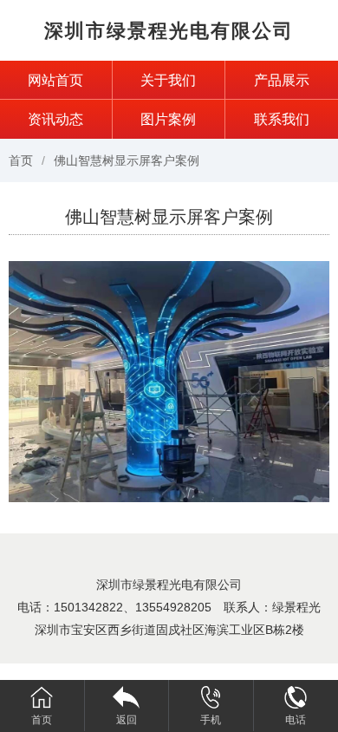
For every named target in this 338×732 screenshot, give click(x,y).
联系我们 (281, 119)
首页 (21, 160)
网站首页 (55, 80)
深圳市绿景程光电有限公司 (169, 31)
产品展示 (281, 80)
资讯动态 (55, 119)
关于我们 (168, 80)
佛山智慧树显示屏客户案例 (126, 160)
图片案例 (168, 119)
